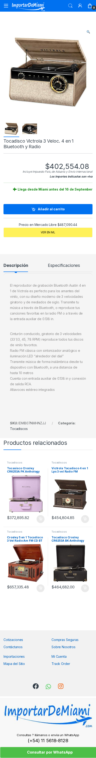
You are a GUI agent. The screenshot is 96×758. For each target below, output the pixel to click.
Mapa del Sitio (14, 664)
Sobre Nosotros (63, 647)
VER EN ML (48, 232)
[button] (88, 32)
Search (70, 5)
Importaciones (14, 656)
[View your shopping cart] (90, 5)
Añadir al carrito (51, 209)
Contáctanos (12, 647)
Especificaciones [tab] (64, 265)
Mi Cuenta (59, 656)
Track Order (60, 664)
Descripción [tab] (15, 265)
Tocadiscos (19, 429)
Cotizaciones (13, 640)
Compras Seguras (65, 640)
